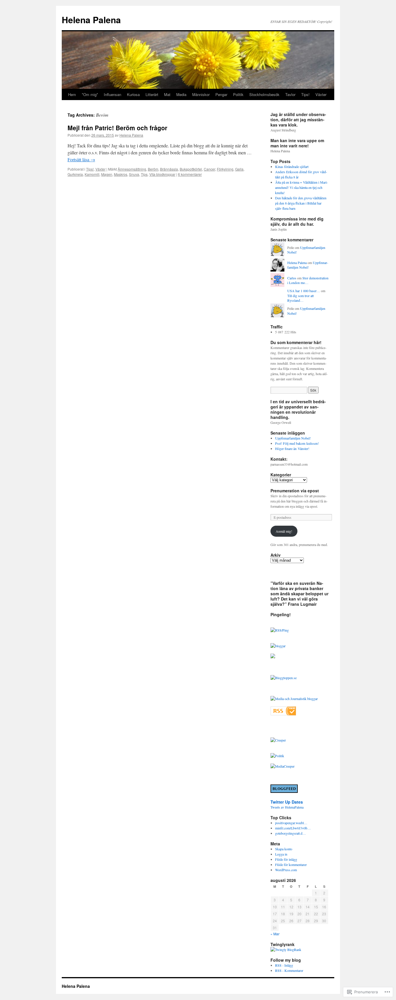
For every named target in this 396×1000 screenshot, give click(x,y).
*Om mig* (90, 94)
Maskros (120, 174)
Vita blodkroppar (162, 174)
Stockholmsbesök (264, 94)
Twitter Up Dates (286, 802)
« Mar (274, 933)
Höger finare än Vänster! (292, 448)
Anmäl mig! (284, 531)
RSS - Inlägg (284, 965)
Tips (144, 174)
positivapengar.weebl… (291, 822)
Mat (167, 94)
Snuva (134, 174)
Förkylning (225, 169)
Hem (72, 94)
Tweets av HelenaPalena (287, 807)
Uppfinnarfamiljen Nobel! (307, 265)
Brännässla (169, 169)
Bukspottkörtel (191, 169)
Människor (201, 94)
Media (181, 94)
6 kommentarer (190, 174)
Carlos (291, 278)
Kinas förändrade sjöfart (291, 166)
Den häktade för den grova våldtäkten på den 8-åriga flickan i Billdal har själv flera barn (300, 203)
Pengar (221, 94)
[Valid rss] (283, 714)
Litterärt (152, 94)
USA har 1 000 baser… (303, 290)
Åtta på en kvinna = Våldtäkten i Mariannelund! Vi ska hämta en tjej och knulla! (301, 187)
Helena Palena (91, 19)
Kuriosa (133, 94)
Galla (239, 169)
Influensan (112, 94)
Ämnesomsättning (132, 169)
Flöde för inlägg (286, 859)
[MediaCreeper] (282, 766)
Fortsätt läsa (81, 159)
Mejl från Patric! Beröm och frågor (117, 127)
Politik (238, 94)
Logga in (281, 854)
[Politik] (277, 755)
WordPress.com (286, 869)
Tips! (305, 94)
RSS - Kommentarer (289, 970)
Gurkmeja (75, 174)
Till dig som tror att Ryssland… (300, 298)
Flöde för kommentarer (291, 864)
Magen (106, 174)
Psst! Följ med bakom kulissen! (297, 443)
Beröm (153, 169)
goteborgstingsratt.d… (290, 833)
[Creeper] (278, 740)
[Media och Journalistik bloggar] (294, 698)
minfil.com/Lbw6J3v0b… (293, 828)
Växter (320, 94)
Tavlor (290, 94)
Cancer (209, 169)
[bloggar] (278, 645)
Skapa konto (283, 849)
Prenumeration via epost (294, 490)
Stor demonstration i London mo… (307, 280)
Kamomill (92, 174)
